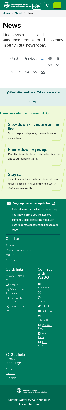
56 (44, 73)
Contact (10, 245)
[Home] (26, 5)
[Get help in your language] (36, 6)
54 (28, 72)
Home (6, 13)
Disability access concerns (21, 250)
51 (59, 65)
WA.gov (14, 284)
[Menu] (57, 5)
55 (36, 72)
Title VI (10, 255)
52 (12, 72)
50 (51, 65)
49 (59, 58)
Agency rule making (29, 404)
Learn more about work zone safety (24, 113)
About (18, 13)
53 (20, 72)
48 (51, 58)
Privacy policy (43, 399)
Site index (11, 260)
